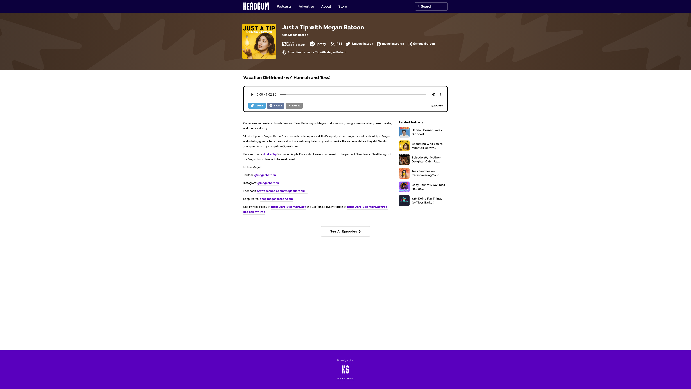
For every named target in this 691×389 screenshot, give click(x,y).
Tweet (258, 105)
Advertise (306, 6)
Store (342, 6)
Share (277, 105)
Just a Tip (270, 154)
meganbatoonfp (392, 44)
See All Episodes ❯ (345, 231)
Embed (296, 105)
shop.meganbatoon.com (276, 199)
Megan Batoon (298, 35)
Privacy (341, 378)
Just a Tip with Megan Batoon (323, 27)
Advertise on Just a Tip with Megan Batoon (316, 52)
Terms (350, 378)
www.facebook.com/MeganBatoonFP (282, 191)
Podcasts (284, 6)
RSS (339, 44)
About (326, 6)
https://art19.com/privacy (288, 207)
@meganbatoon (362, 44)
